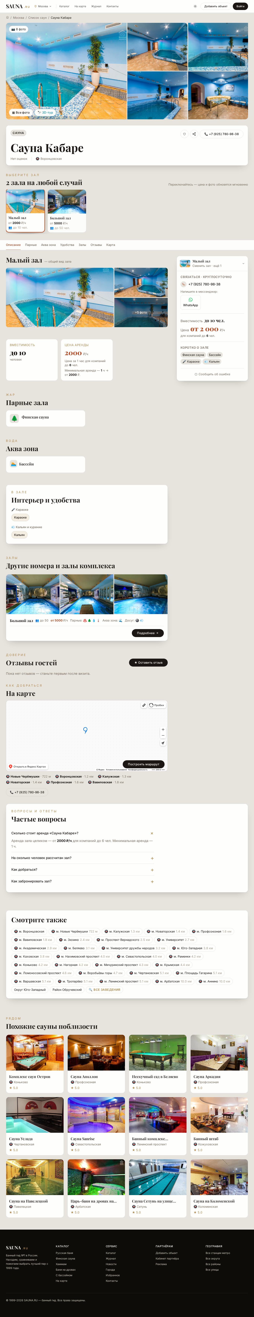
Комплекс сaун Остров (29, 1076)
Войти (240, 6)
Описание (13, 245)
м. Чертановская (149, 973)
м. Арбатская (173, 981)
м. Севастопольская (139, 956)
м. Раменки (185, 956)
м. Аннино (214, 981)
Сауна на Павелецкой (28, 1200)
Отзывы (96, 245)
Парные (31, 245)
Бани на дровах (66, 1269)
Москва (18, 17)
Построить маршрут (143, 764)
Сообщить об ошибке (214, 374)
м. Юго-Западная (192, 948)
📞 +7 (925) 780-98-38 (221, 134)
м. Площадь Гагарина (199, 973)
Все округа (213, 1258)
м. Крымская (172, 965)
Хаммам (61, 1264)
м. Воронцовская (29, 931)
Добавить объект (215, 6)
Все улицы (212, 1269)
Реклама (161, 1264)
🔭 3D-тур (45, 112)
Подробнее (146, 633)
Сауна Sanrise (83, 1138)
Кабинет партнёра (167, 1258)
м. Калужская (122, 931)
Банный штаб (206, 1138)
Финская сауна (65, 1258)
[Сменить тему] (195, 6)
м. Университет (175, 940)
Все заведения (104, 990)
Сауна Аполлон (84, 1076)
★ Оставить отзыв (148, 662)
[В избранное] (184, 134)
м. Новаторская (166, 931)
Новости (111, 1264)
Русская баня (64, 1252)
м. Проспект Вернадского (123, 940)
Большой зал (21, 620)
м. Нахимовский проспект (83, 956)
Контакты (112, 6)
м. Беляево (79, 948)
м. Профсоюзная (211, 931)
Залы (82, 245)
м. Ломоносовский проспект (42, 973)
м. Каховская (31, 956)
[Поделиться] (194, 134)
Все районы (213, 1264)
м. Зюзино (74, 940)
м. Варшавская (32, 981)
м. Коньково (31, 965)
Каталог (64, 6)
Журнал (96, 6)
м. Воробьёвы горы (100, 973)
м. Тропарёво (75, 981)
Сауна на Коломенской (214, 1200)
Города (110, 1269)
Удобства (67, 245)
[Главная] (7, 17)
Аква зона (48, 245)
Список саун (37, 17)
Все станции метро (218, 1252)
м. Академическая (35, 948)
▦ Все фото (21, 112)
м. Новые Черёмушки (74, 931)
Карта (110, 245)
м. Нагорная (71, 965)
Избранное (113, 1275)
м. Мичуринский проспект (121, 965)
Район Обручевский (67, 990)
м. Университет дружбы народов (133, 948)
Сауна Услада (21, 1138)
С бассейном (64, 1275)
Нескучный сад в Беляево (155, 1076)
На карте (80, 6)
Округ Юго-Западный (30, 990)
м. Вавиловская (33, 940)
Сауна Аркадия (207, 1076)
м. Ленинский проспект (123, 981)
